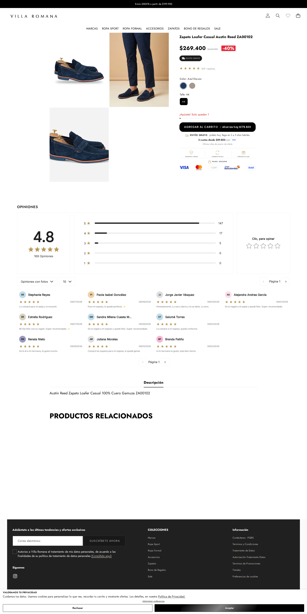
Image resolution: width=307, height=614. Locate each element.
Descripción (153, 382)
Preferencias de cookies (245, 576)
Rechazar (77, 608)
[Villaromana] (34, 16)
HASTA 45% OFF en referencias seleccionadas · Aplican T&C (153, 4)
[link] (288, 16)
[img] (189, 69)
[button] (293, 4)
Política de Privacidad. (171, 596)
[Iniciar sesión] (268, 16)
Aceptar (229, 608)
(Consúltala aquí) (101, 556)
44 (183, 101)
